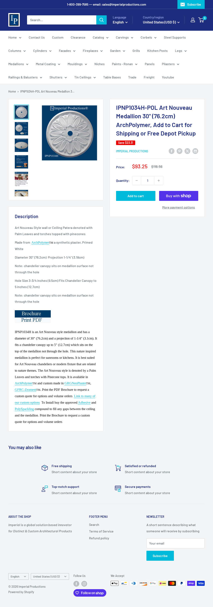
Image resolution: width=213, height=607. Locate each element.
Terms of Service (101, 531)
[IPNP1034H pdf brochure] (33, 310)
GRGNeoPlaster (75, 383)
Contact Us (37, 37)
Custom (57, 37)
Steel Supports (175, 37)
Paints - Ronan (122, 64)
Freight (149, 77)
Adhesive (84, 402)
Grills (136, 51)
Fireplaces (90, 51)
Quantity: (123, 180)
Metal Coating (46, 64)
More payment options (178, 207)
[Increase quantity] (158, 180)
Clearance (78, 37)
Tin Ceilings (82, 77)
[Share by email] (195, 151)
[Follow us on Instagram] (84, 584)
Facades (65, 51)
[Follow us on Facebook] (76, 584)
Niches (99, 64)
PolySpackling (24, 409)
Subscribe (194, 4)
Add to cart (136, 196)
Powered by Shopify (21, 592)
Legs (178, 51)
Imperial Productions (132, 151)
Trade (132, 77)
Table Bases (112, 77)
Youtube (168, 77)
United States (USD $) (46, 576)
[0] (201, 19)
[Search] (101, 19)
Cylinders (40, 51)
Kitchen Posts (157, 51)
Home (12, 37)
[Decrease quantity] (136, 180)
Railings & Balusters (23, 77)
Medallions (16, 64)
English (15, 576)
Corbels (146, 37)
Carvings (122, 37)
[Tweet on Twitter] (187, 151)
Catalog (98, 37)
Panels (150, 64)
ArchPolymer (40, 242)
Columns (14, 51)
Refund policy (99, 538)
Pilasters (168, 64)
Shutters (56, 77)
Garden (115, 51)
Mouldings (75, 64)
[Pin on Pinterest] (179, 151)
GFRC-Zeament (25, 389)
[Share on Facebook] (172, 151)
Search (94, 524)
